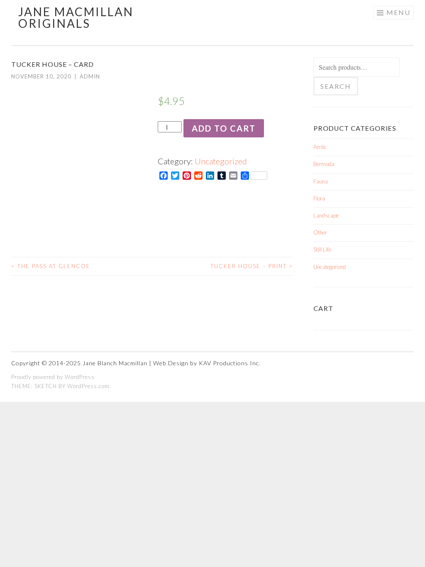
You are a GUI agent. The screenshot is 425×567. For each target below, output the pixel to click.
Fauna (320, 181)
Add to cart (224, 128)
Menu (398, 12)
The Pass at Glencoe (50, 266)
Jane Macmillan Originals (76, 17)
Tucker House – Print (251, 266)
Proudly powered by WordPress (53, 377)
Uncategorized (221, 161)
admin (90, 76)
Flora (319, 198)
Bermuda (324, 164)
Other (320, 232)
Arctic (320, 147)
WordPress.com (88, 386)
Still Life (322, 249)
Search (335, 86)
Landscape (326, 215)
